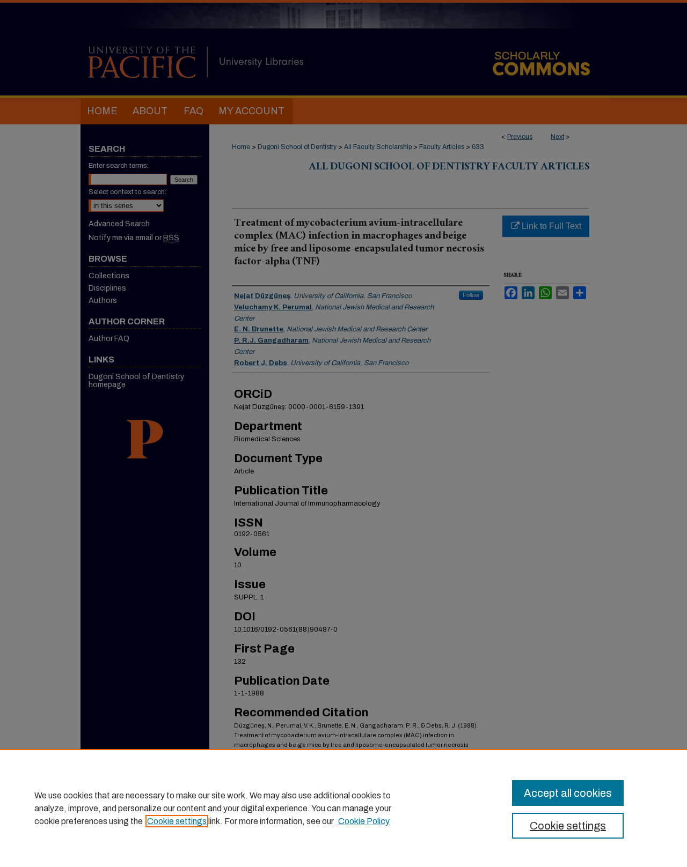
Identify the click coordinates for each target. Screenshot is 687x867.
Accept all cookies (568, 793)
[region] (343, 808)
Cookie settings (177, 821)
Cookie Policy (364, 821)
